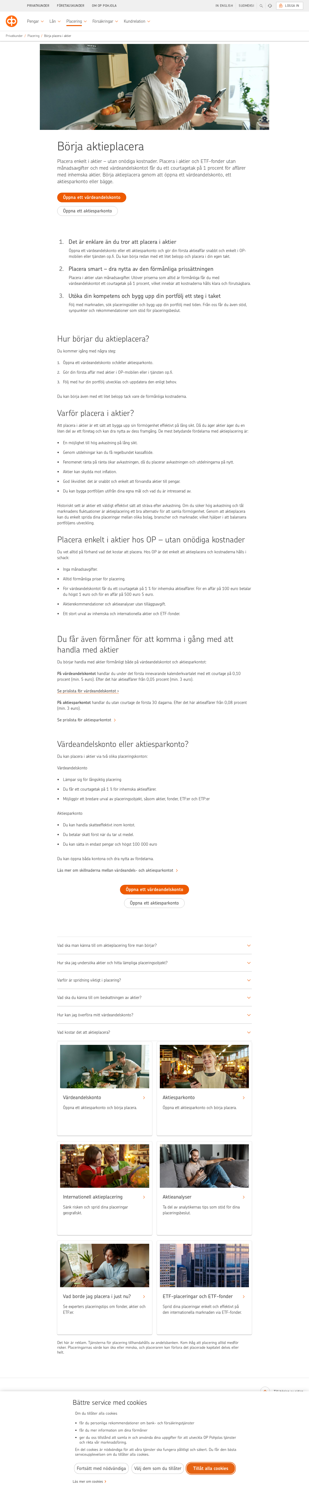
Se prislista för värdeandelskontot (86, 691)
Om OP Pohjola (104, 5)
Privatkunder (38, 5)
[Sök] (261, 5)
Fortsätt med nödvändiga (101, 1468)
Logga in (292, 5)
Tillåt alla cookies (210, 1468)
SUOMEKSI (246, 5)
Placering (33, 36)
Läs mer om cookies (88, 1481)
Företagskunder (70, 5)
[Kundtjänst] (270, 5)
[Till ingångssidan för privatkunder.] (11, 21)
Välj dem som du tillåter (157, 1468)
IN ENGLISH (224, 5)
